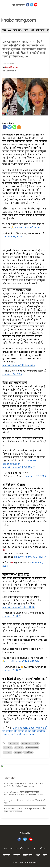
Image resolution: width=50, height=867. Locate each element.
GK (9, 30)
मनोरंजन (6, 855)
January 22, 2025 (12, 374)
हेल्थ (44, 855)
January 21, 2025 (11, 616)
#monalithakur (11, 463)
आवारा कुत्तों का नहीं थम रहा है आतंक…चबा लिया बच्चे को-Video (25, 801)
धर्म (32, 30)
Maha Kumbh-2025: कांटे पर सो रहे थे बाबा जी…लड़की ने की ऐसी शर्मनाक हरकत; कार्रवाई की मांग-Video (24, 731)
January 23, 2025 (12, 236)
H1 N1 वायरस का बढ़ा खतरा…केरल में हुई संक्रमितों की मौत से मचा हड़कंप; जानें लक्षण (24, 809)
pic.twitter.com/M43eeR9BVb (22, 661)
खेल (26, 30)
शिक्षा (38, 855)
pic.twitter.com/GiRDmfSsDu (30, 227)
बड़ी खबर (40, 30)
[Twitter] (9, 127)
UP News (18, 748)
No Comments (9, 70)
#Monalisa (30, 460)
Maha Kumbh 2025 (30, 743)
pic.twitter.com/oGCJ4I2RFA (30, 556)
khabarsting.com (18, 20)
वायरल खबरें (27, 855)
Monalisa (7, 748)
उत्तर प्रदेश (17, 30)
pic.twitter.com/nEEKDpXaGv (18, 365)
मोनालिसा (28, 752)
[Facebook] (5, 127)
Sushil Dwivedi (11, 67)
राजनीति (17, 855)
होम (4, 30)
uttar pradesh (32, 748)
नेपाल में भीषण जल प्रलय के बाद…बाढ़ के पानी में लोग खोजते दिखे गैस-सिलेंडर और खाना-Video (23, 785)
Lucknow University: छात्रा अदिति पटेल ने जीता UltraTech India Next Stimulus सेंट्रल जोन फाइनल (23, 793)
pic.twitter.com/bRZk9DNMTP (18, 467)
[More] (19, 127)
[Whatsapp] (14, 127)
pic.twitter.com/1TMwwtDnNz (18, 607)
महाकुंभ (18, 752)
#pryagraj (13, 743)
